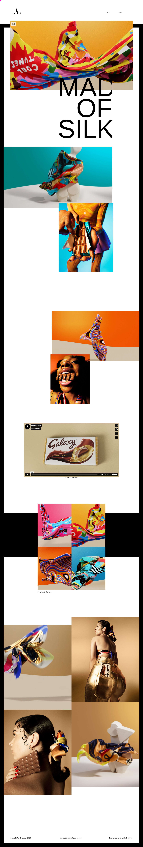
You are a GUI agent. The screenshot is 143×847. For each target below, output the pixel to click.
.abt (120, 12)
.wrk (108, 12)
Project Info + (45, 592)
